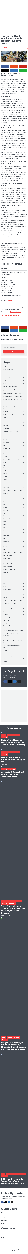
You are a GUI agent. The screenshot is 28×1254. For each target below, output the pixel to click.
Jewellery (6, 530)
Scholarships (7, 594)
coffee (5, 423)
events (5, 456)
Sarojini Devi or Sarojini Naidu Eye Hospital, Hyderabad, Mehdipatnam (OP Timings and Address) (13, 1046)
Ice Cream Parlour (8, 518)
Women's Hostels (8, 658)
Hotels (5, 507)
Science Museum (8, 600)
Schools (6, 597)
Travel (5, 650)
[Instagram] (10, 681)
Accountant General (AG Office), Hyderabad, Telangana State (12, 774)
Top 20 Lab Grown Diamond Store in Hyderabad (13, 641)
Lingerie (5, 552)
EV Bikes (6, 453)
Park (5, 583)
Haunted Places (8, 496)
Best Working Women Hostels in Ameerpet (12, 403)
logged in (10, 339)
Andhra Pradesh (8, 372)
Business (6, 411)
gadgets (6, 470)
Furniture (6, 468)
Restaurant (21, 48)
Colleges (6, 425)
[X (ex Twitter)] (19, 681)
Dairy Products (7, 439)
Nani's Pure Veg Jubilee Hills (11, 569)
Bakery (5, 383)
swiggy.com (8, 300)
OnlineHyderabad (11, 1249)
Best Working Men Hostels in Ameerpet (14, 399)
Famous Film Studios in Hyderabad (13, 459)
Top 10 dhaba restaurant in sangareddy (11, 626)
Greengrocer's (7, 485)
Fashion (6, 462)
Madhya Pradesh (8, 555)
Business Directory (4, 48)
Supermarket (7, 617)
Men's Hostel (7, 558)
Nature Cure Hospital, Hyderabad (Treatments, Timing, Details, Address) (13, 742)
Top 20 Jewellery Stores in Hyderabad (13, 638)
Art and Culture (7, 377)
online (5, 580)
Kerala (5, 538)
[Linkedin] (15, 681)
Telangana (6, 623)
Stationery (6, 614)
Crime (5, 437)
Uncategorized (7, 653)
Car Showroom (7, 420)
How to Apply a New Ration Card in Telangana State (13, 759)
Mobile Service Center (9, 564)
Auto (5, 380)
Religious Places (8, 589)
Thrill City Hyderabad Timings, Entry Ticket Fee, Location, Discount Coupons (13, 909)
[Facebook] (5, 681)
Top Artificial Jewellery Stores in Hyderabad (12, 646)
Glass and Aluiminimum (10, 482)
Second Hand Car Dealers (10, 603)
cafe (5, 417)
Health (5, 499)
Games (5, 476)
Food (9, 48)
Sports (5, 611)
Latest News (7, 547)
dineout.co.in (13, 298)
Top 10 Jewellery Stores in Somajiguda (13, 630)
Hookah (6, 501)
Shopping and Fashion (9, 609)
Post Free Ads (4, 1242)
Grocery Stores (7, 487)
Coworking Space (8, 434)
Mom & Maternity (8, 566)
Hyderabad (14, 48)
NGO (5, 575)
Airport (5, 366)
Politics (5, 586)
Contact (3, 1223)
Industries (6, 524)
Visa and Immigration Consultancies (13, 656)
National (6, 572)
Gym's (5, 490)
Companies (6, 428)
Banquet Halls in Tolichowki (11, 386)
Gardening (6, 479)
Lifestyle (6, 549)
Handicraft (6, 493)
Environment (7, 451)
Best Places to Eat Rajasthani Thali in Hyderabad (13, 390)
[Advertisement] (14, 20)
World (5, 661)
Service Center (7, 606)
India (5, 521)
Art (4, 375)
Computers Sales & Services (11, 431)
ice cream (6, 516)
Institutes (6, 527)
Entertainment (7, 448)
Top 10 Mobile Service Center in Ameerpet (12, 634)
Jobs (5, 532)
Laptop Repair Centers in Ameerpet (13, 544)
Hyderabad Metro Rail (9, 513)
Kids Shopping (7, 541)
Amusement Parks (8, 369)
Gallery (5, 473)
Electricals (6, 445)
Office (5, 578)
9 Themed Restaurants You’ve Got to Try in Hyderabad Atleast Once (12, 1181)
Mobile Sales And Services (10, 561)
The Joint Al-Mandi (15, 312)
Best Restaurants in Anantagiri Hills (12, 393)
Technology (6, 620)
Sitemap (3, 1240)
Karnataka (6, 535)
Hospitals (6, 504)
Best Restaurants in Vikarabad (11, 396)
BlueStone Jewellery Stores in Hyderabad (11, 407)
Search (14, 351)
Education (6, 442)
